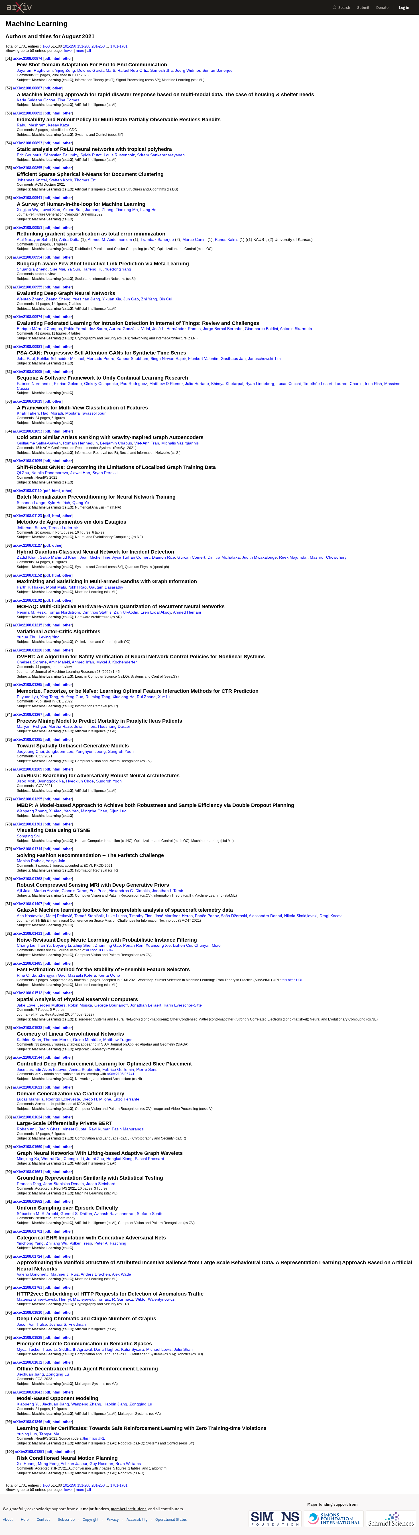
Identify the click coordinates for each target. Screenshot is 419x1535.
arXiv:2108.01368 (28, 879)
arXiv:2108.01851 (30, 1452)
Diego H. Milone (96, 1099)
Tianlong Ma (127, 209)
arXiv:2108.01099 (28, 461)
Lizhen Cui (182, 945)
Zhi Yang (149, 299)
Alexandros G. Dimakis (129, 890)
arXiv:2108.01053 (28, 431)
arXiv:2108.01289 (28, 769)
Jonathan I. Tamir (167, 890)
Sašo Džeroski (234, 915)
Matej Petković (59, 915)
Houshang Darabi (114, 726)
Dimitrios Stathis (96, 612)
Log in (404, 7)
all (89, 50)
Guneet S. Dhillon (76, 1213)
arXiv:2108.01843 (28, 1392)
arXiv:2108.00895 (28, 168)
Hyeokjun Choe (80, 781)
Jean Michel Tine (95, 557)
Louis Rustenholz (119, 155)
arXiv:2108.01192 (28, 600)
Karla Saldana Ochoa (36, 100)
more (80, 50)
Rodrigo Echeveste (63, 1099)
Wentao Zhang (30, 299)
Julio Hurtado (197, 383)
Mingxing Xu (28, 1158)
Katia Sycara (132, 1349)
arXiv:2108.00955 (28, 287)
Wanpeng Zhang (32, 811)
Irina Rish (373, 383)
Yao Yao (71, 811)
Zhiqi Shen (83, 945)
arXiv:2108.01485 (28, 963)
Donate (382, 7)
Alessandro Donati (265, 915)
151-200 (83, 46)
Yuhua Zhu (26, 637)
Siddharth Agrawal (75, 1349)
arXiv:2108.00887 (28, 88)
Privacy (113, 1519)
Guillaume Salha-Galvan (39, 443)
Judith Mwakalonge (259, 557)
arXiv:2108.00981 (28, 347)
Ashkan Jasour (74, 1463)
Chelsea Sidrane (32, 662)
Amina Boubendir (84, 1069)
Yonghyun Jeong (91, 751)
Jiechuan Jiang (30, 1374)
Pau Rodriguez (133, 383)
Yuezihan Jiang (86, 299)
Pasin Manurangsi (128, 1129)
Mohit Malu (56, 587)
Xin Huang (26, 1463)
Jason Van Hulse (32, 1324)
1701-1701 (118, 46)
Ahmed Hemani (187, 612)
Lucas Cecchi (288, 383)
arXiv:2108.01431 (28, 933)
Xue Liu (165, 696)
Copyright (91, 1519)
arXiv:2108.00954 (28, 257)
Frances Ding (29, 1183)
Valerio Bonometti (32, 1274)
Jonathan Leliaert (145, 1005)
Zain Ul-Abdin (126, 612)
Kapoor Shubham (132, 358)
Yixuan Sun (72, 209)
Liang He (148, 209)
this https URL (292, 980)
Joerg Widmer (187, 70)
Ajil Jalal (24, 890)
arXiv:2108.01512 (28, 993)
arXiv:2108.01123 (28, 516)
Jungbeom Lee (59, 751)
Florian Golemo (68, 383)
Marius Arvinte (46, 890)
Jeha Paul (26, 358)
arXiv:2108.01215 (28, 625)
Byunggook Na (50, 781)
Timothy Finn (140, 915)
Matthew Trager (117, 1039)
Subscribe (66, 1519)
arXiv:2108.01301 (28, 824)
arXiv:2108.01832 (28, 1362)
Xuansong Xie (158, 945)
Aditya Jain (55, 860)
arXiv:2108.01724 (28, 1256)
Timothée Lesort (317, 383)
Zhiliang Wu (56, 1243)
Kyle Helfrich (59, 502)
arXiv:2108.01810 (28, 1312)
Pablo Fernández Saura (85, 328)
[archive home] (19, 7)
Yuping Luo (27, 1434)
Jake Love (26, 1005)
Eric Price (98, 890)
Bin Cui (165, 299)
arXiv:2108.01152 (28, 575)
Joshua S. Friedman (67, 1324)
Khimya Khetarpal (227, 383)
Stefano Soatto (150, 1213)
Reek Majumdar (293, 557)
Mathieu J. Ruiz (65, 1274)
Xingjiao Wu (27, 209)
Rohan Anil (26, 1129)
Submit (363, 7)
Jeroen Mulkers (52, 1005)
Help (25, 1519)
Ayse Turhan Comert (131, 557)
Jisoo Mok (26, 781)
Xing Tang (49, 696)
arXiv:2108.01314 (28, 849)
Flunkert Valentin (203, 358)
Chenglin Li (74, 1158)
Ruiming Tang (98, 696)
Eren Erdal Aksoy (156, 612)
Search (344, 7)
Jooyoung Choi (30, 751)
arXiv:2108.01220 (28, 650)
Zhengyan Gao (52, 975)
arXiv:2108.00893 (28, 143)
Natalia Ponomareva (49, 472)
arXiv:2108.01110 (28, 491)
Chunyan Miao (207, 945)
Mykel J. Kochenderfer (116, 662)
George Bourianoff (111, 1005)
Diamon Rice (163, 557)
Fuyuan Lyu (27, 696)
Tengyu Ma (49, 1434)
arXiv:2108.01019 (28, 401)
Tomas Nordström (64, 612)
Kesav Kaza (58, 125)
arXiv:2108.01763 (28, 1287)
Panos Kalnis (226, 239)
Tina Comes (68, 100)
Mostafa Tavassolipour (85, 413)
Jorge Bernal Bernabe (223, 328)
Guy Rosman (101, 1463)
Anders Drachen (95, 1274)
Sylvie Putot (90, 155)
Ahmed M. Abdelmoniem (110, 239)
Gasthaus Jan (233, 358)
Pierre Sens (146, 1069)
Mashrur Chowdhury (328, 557)
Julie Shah (183, 1349)
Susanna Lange (31, 502)
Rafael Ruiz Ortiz (132, 70)
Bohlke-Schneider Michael (60, 358)
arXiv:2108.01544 (28, 1057)
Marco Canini (194, 239)
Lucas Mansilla (30, 1099)
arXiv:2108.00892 (28, 113)
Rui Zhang (146, 696)
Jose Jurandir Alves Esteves (42, 1069)
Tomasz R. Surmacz (115, 1299)
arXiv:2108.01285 (28, 739)
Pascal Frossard (149, 1158)
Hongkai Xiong (119, 1158)
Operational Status (171, 1519)
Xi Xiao (55, 811)
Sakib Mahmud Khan (59, 557)
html (56, 58)
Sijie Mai (57, 269)
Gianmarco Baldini (261, 328)
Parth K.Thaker (30, 587)
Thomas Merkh (57, 1039)
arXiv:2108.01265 (28, 685)
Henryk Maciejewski (77, 1299)
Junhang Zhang (99, 209)
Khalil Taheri (28, 413)
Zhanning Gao (108, 945)
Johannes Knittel (32, 180)
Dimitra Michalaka (224, 557)
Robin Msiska (80, 1005)
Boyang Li (62, 945)
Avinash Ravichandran (114, 1213)
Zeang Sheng (58, 299)
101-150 (69, 46)
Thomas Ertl (85, 180)
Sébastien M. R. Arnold (37, 1213)
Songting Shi (28, 836)
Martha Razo (60, 726)
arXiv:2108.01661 (28, 1172)
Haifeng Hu (92, 269)
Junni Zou (95, 1158)
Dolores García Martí (96, 70)
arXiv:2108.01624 (28, 1117)
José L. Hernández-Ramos (176, 328)
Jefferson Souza (31, 527)
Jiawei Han (80, 472)
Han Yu (44, 945)
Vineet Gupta (74, 1129)
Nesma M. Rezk (31, 612)
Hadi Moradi (52, 413)
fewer (68, 50)
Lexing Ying (49, 637)
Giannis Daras (74, 890)
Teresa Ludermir (63, 527)
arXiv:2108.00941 (28, 198)
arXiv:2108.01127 (28, 545)
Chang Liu (26, 945)
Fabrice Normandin (34, 383)
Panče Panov (207, 915)
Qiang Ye (80, 502)
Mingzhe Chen (94, 811)
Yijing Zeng (65, 70)
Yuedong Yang (118, 269)
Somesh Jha (161, 70)
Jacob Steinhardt (101, 1183)
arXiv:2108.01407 (28, 904)
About (8, 1519)
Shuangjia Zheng (32, 269)
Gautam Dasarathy (106, 587)
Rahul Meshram (31, 125)
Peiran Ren (133, 945)
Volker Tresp (81, 1243)
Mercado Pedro (100, 358)
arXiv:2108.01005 (28, 372)
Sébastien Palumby (61, 155)
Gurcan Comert (191, 557)
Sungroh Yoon (121, 751)
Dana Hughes (106, 1349)
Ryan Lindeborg (259, 383)
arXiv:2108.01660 (28, 1147)
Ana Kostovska (30, 915)
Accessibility (137, 1519)
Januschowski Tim (264, 358)
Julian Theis (85, 726)
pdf (47, 58)
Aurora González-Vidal (129, 328)
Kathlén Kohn (29, 1039)
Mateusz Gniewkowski (37, 1299)
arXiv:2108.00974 (28, 317)
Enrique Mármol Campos (39, 328)
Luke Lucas (116, 915)
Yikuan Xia (111, 299)
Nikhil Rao (77, 587)
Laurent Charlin (349, 383)
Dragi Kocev (330, 915)
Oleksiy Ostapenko (101, 383)
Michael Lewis (159, 1349)
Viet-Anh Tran (146, 443)
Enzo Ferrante (126, 1099)
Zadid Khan (27, 557)
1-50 (46, 46)
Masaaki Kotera (82, 975)
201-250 (98, 46)
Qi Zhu (23, 472)
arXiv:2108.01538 (28, 1028)
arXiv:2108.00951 (28, 228)
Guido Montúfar (87, 1039)
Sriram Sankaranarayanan (161, 155)
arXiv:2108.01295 (28, 799)
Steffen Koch (60, 180)
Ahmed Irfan (83, 662)
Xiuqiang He (124, 696)
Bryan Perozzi (104, 472)
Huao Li (50, 1349)
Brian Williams (128, 1463)
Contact (43, 1519)
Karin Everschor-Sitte (183, 1005)
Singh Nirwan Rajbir (168, 358)
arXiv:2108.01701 (28, 1231)
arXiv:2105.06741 (121, 1074)
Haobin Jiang (115, 1404)
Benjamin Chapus (116, 443)
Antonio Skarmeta (296, 328)
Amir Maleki (59, 662)
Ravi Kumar (99, 1129)
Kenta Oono (109, 975)
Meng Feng (48, 1463)
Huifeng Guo (71, 696)
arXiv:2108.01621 (28, 1087)
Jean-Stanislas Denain (63, 1183)
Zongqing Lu (57, 1374)
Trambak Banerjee (157, 239)
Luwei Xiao (50, 209)
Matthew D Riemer (166, 383)
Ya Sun (73, 269)
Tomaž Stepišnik (89, 915)
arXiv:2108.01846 (28, 1422)
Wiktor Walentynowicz (154, 1299)
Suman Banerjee (217, 70)
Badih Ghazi (49, 1129)
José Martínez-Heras (174, 915)
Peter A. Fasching (110, 1243)
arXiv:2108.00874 (28, 58)
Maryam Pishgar (31, 726)
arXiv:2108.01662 (28, 1201)
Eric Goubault (29, 155)
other (67, 58)
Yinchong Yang (30, 1243)
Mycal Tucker (28, 1349)
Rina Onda (26, 975)
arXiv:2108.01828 (28, 1337)
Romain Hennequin (80, 443)
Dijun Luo (118, 811)
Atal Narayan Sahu (34, 239)
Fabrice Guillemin (118, 1069)
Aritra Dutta (69, 239)
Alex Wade (121, 1274)
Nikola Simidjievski (300, 915)
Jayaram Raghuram (35, 70)
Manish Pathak (30, 860)
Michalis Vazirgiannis (180, 443)
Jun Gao (131, 299)
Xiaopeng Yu (28, 1404)
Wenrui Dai (51, 1158)
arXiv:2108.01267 (28, 714)
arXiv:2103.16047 (100, 950)
